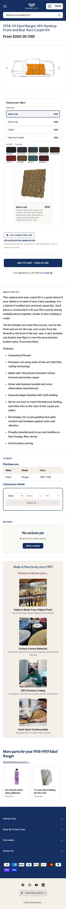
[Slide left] (7, 68)
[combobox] (33, 15)
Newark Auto (35, 902)
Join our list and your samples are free (19, 240)
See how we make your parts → (33, 573)
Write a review (33, 546)
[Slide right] (58, 68)
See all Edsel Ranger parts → (16, 762)
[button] (5, 6)
